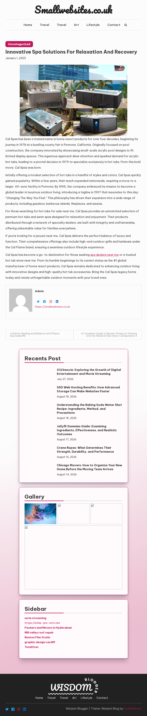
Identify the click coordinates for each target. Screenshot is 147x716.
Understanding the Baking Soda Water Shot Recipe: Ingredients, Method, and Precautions (89, 408)
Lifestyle (93, 25)
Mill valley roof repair (39, 632)
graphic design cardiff (40, 642)
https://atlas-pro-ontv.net (42, 623)
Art (76, 25)
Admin (39, 291)
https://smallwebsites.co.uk (52, 306)
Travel (44, 25)
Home (28, 25)
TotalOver (32, 647)
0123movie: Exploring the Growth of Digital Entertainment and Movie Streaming (89, 372)
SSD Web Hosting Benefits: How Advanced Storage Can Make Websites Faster (88, 389)
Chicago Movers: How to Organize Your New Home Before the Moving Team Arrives (89, 467)
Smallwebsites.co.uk (73, 9)
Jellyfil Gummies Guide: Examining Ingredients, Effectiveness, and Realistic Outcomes (87, 430)
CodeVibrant (132, 708)
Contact (113, 25)
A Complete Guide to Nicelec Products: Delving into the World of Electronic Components (109, 334)
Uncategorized (19, 44)
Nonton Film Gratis (37, 637)
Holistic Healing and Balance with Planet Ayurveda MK (35, 334)
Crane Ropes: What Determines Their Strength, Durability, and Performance (85, 449)
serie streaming (35, 618)
